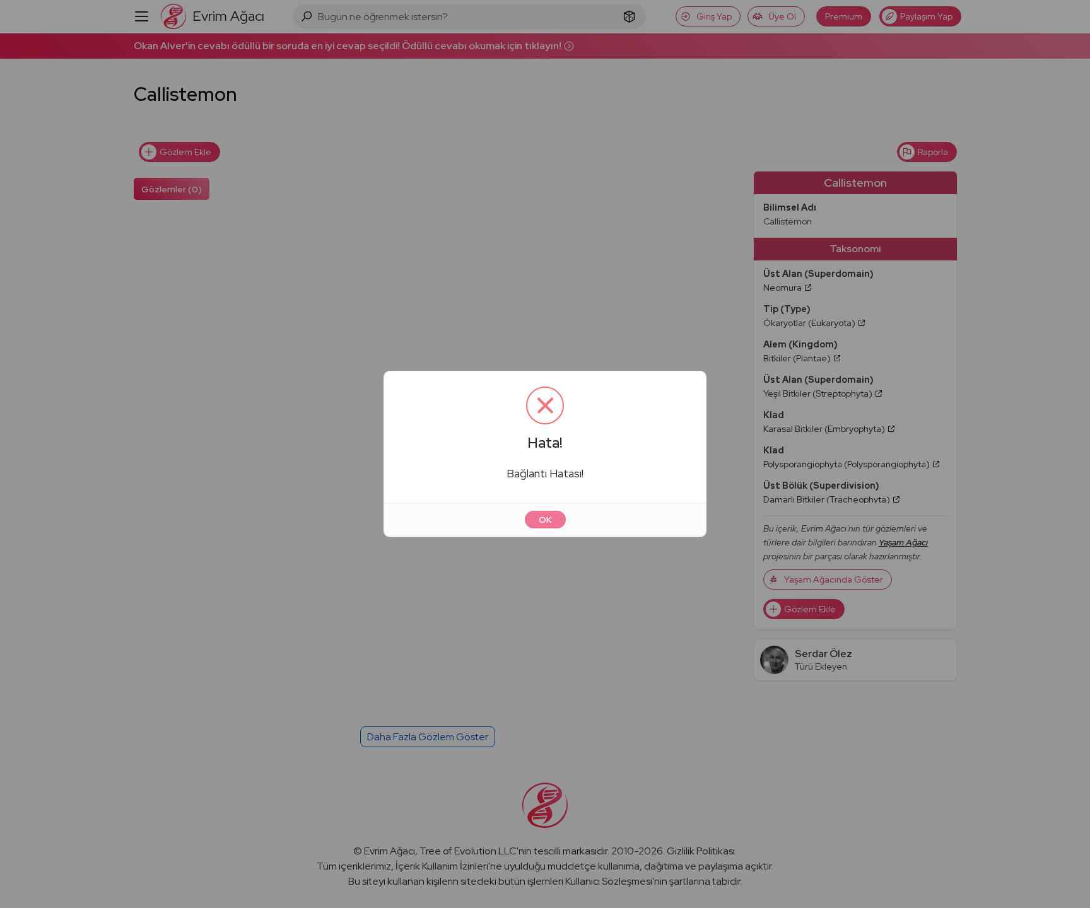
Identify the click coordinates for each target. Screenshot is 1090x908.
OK (545, 519)
